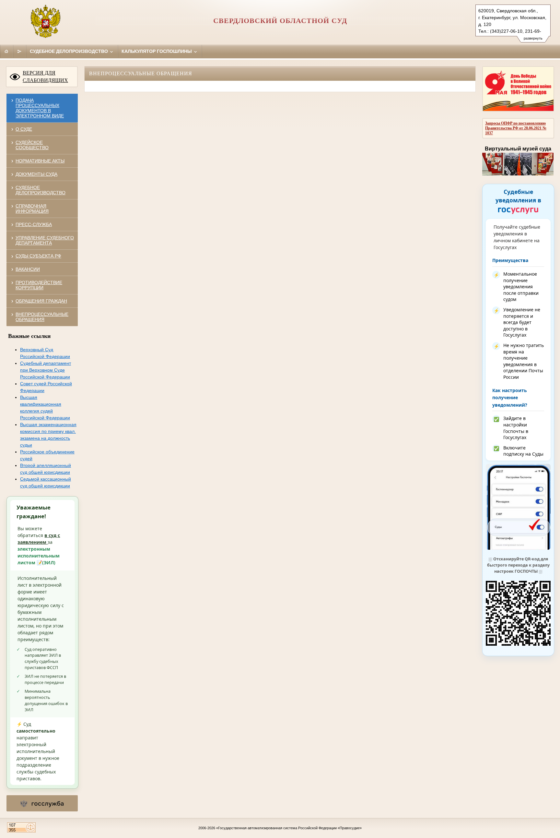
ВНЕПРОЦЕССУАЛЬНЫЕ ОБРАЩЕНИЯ (42, 317)
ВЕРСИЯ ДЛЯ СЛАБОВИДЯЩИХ (45, 76)
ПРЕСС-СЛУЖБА (34, 224)
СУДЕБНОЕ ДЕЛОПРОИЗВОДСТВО (40, 190)
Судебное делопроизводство (69, 51)
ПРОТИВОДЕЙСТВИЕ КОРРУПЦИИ (39, 285)
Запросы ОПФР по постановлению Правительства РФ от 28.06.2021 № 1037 (515, 128)
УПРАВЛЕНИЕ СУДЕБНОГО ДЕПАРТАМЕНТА (45, 240)
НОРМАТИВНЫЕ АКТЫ (40, 160)
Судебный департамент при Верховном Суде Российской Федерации (45, 370)
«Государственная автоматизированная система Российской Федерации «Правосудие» (289, 828)
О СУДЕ (24, 129)
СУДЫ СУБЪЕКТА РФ (38, 255)
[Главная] (6, 51)
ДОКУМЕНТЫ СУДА (36, 174)
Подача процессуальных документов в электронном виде (40, 108)
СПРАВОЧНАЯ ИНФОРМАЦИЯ (32, 208)
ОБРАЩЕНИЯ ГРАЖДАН (41, 301)
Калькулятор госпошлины (157, 51)
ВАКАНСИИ (28, 269)
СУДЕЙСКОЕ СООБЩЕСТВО (32, 145)
